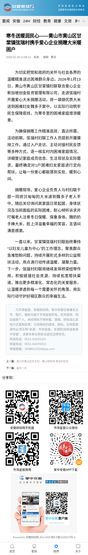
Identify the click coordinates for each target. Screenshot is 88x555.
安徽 (16, 21)
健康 (57, 21)
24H (26, 21)
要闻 (6, 21)
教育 (47, 21)
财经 (37, 21)
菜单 (83, 17)
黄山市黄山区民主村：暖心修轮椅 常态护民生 (42, 361)
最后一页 (21, 368)
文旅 (68, 21)
